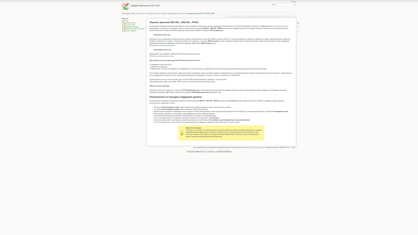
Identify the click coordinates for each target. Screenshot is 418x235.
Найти (295, 4)
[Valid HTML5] (209, 151)
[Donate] (191, 151)
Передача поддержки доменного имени (173, 13)
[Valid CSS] (218, 151)
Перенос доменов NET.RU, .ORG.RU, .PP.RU (201, 13)
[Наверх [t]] (298, 35)
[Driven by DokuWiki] (227, 151)
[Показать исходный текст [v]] (298, 23)
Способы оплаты (130, 24)
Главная (138, 13)
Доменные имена (154, 13)
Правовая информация (132, 26)
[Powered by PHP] (200, 151)
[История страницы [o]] (298, 27)
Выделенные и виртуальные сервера (136, 28)
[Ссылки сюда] (298, 31)
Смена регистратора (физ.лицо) (163, 45)
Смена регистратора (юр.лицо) (163, 56)
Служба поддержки (131, 30)
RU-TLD (145, 13)
